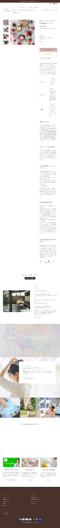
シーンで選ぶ (29, 7)
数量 (41, 41)
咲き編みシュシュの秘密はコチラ (30, 343)
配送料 (44, 28)
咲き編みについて (16, 12)
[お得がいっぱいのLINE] (11, 462)
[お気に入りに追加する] (9, 430)
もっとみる (37, 317)
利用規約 (4, 503)
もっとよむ (30, 479)
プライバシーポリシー (34, 501)
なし (42, 37)
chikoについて (33, 10)
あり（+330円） (49, 37)
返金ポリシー (5, 505)
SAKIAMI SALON (23, 10)
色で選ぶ (36, 7)
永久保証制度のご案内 (34, 497)
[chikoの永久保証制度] (48, 462)
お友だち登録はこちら (11, 479)
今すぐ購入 (48, 54)
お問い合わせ (33, 503)
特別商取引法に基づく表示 (35, 499)
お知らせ (14, 10)
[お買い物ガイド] (30, 462)
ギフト (41, 35)
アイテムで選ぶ (21, 7)
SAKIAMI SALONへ (28, 378)
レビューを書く (30, 278)
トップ (14, 7)
